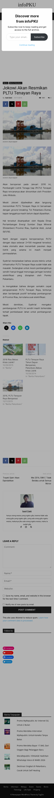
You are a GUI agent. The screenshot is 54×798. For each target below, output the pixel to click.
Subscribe (39, 37)
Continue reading (27, 45)
